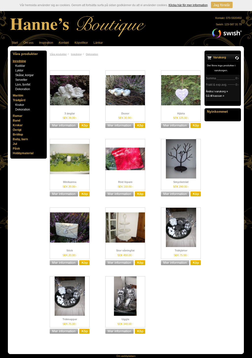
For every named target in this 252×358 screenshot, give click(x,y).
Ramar (17, 116)
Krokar (18, 125)
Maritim (18, 95)
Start (15, 42)
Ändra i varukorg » (217, 91)
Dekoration (22, 89)
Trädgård (19, 100)
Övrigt (17, 130)
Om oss (28, 42)
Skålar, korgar (24, 75)
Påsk (16, 148)
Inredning (19, 61)
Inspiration (46, 42)
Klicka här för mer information (188, 5)
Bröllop (18, 134)
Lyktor (19, 70)
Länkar (98, 42)
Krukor (19, 105)
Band (16, 120)
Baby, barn (20, 139)
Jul (15, 144)
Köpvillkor (81, 42)
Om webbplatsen (126, 356)
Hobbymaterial (23, 153)
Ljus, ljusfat (22, 84)
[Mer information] (68, 125)
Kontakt (64, 42)
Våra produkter (58, 54)
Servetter (21, 80)
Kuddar (20, 66)
